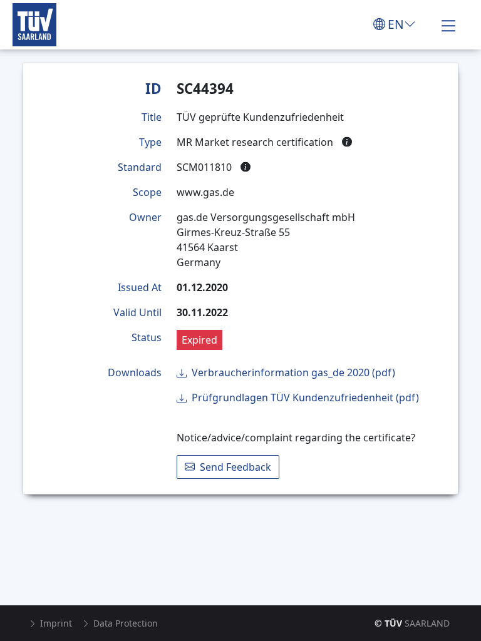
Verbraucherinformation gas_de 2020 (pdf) (293, 372)
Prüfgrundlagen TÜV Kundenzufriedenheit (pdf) (305, 397)
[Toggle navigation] (448, 24)
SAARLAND (412, 623)
